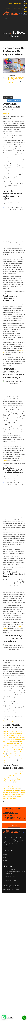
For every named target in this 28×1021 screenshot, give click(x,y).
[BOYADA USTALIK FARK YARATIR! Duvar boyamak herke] (11, 89)
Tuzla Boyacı (19, 743)
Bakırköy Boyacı (11, 798)
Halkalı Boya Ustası (11, 775)
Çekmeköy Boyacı (12, 760)
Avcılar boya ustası (8, 782)
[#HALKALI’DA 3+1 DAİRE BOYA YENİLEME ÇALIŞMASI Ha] (17, 93)
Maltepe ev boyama (16, 739)
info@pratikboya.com (10, 880)
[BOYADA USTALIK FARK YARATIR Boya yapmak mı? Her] (22, 86)
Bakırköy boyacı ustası (9, 792)
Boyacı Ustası (17, 894)
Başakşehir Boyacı (7, 780)
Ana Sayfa (7, 33)
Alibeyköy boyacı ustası (13, 788)
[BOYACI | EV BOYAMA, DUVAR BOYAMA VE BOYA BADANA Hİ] (17, 86)
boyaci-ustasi (18, 179)
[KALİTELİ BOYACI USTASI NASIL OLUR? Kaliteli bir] (5, 89)
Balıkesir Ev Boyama (19, 749)
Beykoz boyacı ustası (12, 741)
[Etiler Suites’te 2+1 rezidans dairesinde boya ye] (5, 93)
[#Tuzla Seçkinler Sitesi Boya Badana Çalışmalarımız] (22, 93)
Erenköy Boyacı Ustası (17, 756)
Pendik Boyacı (11, 743)
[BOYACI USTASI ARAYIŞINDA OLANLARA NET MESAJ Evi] (22, 89)
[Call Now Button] (24, 1018)
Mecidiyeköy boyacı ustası (10, 771)
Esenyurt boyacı (20, 792)
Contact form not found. (11, 889)
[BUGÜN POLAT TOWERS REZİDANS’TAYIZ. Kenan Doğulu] (5, 86)
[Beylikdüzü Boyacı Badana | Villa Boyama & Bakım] (11, 93)
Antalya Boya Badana (9, 747)
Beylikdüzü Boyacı (18, 780)
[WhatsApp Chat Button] (4, 1017)
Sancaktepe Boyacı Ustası (10, 758)
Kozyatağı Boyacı (12, 733)
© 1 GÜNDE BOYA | (8, 894)
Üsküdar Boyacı (11, 735)
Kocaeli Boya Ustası (8, 749)
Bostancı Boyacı (17, 745)
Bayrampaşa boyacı (12, 786)
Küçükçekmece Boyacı (13, 778)
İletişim (14, 825)
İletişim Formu (11, 886)
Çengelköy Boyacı (7, 745)
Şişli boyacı (22, 790)
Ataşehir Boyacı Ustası (13, 754)
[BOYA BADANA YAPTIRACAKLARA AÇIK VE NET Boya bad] (17, 89)
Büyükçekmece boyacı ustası (10, 790)
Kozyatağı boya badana (13, 737)
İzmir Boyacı (18, 747)
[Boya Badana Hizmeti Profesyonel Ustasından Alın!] (11, 86)
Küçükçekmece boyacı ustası (11, 794)
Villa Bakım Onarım (8, 751)
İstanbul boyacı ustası (9, 731)
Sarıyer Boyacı (11, 796)
